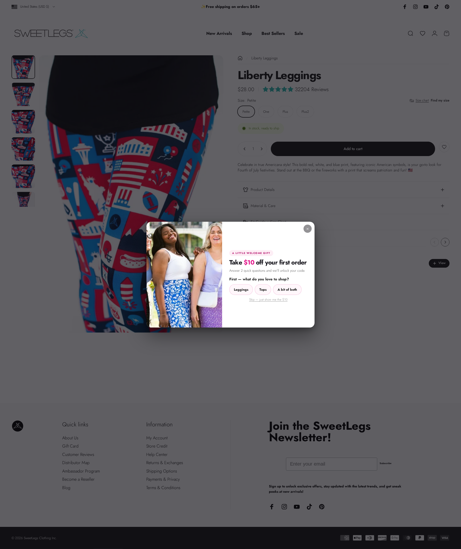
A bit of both (287, 289)
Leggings (241, 289)
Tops (263, 289)
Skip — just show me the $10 (268, 299)
